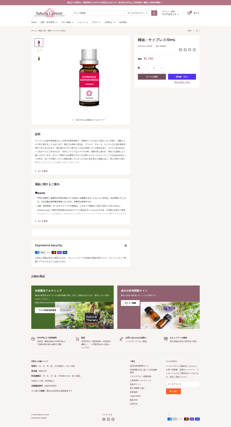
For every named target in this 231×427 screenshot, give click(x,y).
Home (33, 22)
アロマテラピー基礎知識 (140, 376)
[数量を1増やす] (161, 67)
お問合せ (108, 22)
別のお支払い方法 (182, 82)
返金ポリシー (135, 384)
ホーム (33, 31)
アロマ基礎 (66, 22)
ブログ (95, 22)
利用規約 (134, 392)
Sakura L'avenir (145, 46)
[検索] (154, 13)
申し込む (173, 391)
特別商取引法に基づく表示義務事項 (143, 371)
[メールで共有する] (194, 49)
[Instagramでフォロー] (113, 419)
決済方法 (134, 404)
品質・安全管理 (47, 22)
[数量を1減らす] (146, 67)
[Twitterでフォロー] (108, 419)
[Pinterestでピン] (185, 49)
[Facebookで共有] (180, 49)
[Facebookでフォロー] (104, 419)
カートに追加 (152, 77)
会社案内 (123, 22)
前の (190, 31)
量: (139, 68)
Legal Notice (135, 396)
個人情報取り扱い (137, 388)
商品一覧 (42, 31)
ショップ (81, 22)
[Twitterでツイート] (189, 49)
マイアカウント (169, 14)
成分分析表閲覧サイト (139, 366)
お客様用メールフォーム (140, 380)
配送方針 (134, 400)
